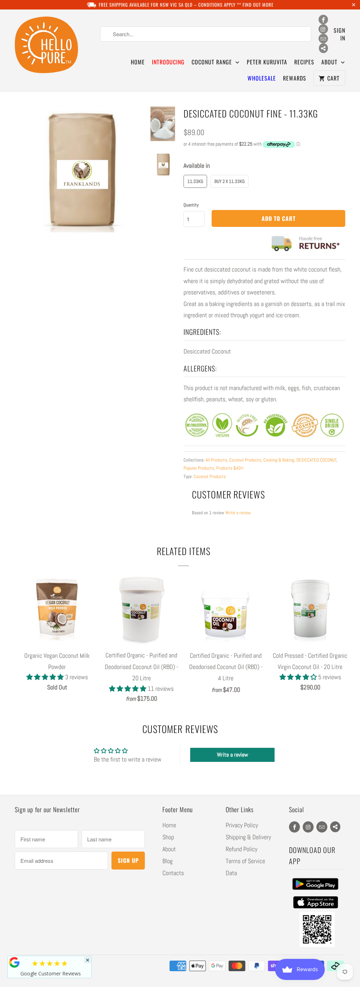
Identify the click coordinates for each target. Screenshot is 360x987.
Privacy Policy (242, 825)
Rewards (294, 78)
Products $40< (230, 468)
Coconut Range (213, 62)
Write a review (238, 513)
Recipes (304, 62)
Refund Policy (241, 849)
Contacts (173, 873)
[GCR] (14, 962)
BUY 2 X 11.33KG (229, 181)
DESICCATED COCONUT (316, 460)
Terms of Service (245, 861)
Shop (168, 837)
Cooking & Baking (278, 460)
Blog (167, 861)
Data (231, 873)
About (169, 849)
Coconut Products (245, 460)
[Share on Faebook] (323, 48)
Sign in (339, 34)
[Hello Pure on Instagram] (323, 29)
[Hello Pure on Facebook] (323, 19)
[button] (45, 677)
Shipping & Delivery (248, 837)
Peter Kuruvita (267, 62)
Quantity (191, 205)
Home (138, 62)
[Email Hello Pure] (323, 38)
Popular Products (199, 468)
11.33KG (195, 181)
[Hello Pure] (46, 45)
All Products (216, 460)
